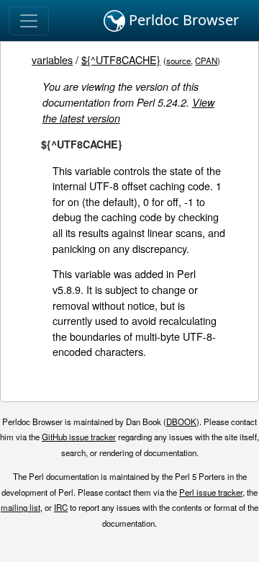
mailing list (20, 507)
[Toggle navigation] (29, 20)
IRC (61, 507)
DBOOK (181, 421)
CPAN (206, 60)
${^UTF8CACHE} (120, 59)
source (178, 60)
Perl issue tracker (210, 492)
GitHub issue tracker (79, 436)
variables (52, 59)
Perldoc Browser (182, 20)
